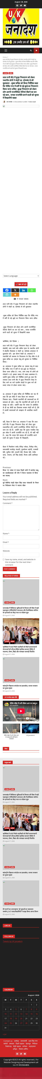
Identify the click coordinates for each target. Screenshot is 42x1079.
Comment (7, 503)
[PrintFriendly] (7, 295)
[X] (15, 290)
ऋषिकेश (10, 73)
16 (37, 1014)
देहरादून (28, 1043)
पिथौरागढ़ (8, 1046)
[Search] (31, 50)
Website (6, 551)
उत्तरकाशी (23, 1041)
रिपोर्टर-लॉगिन (23, 1049)
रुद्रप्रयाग (32, 1046)
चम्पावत (11, 1043)
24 (5, 1023)
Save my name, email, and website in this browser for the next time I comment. (20, 562)
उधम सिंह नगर (33, 1041)
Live (36, 50)
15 (31, 1014)
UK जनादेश (9, 102)
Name (6, 533)
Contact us (7, 1041)
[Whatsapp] (32, 290)
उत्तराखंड (5, 73)
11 (11, 1014)
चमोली (5, 1043)
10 (5, 1014)
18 (11, 1018)
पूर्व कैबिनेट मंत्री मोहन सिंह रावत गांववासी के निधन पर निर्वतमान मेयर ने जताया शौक (21, 483)
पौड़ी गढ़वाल (17, 1046)
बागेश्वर (25, 1046)
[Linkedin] (23, 290)
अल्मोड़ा (16, 1041)
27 (21, 1023)
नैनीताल (34, 1043)
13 (21, 1014)
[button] (11, 733)
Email (6, 542)
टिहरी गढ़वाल (20, 1043)
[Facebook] (7, 290)
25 (11, 1023)
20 (21, 1018)
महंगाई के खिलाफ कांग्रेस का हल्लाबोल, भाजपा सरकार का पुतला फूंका (21, 670)
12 (16, 1014)
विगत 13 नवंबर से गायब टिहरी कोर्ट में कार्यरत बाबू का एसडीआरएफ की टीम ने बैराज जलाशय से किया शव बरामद (20, 471)
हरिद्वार (15, 1049)
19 (16, 1018)
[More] (15, 295)
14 (26, 1014)
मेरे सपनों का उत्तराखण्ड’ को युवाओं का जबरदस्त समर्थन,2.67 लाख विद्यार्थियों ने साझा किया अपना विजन (21, 893)
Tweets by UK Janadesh (13, 941)
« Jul (4, 1034)
